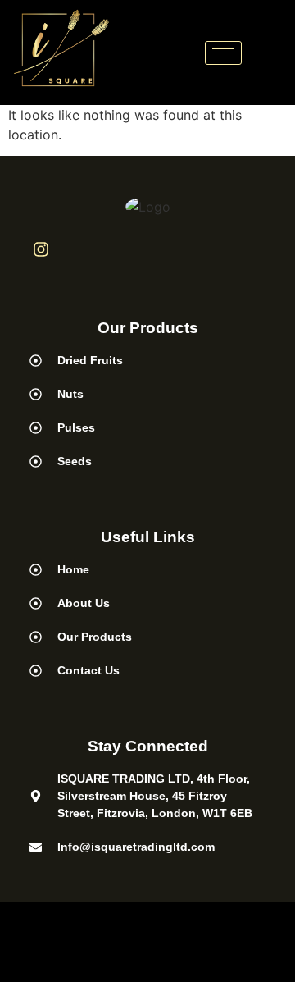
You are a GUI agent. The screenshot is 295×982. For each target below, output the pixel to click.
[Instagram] (41, 249)
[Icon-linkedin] (82, 249)
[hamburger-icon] (223, 53)
